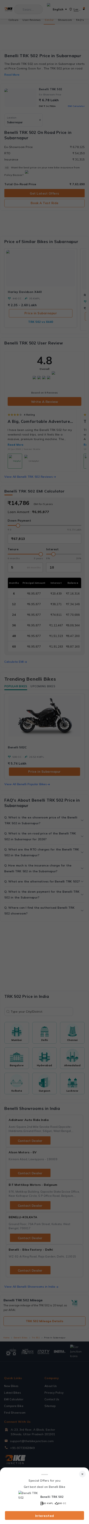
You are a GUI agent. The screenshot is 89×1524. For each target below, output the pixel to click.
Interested (44, 1516)
